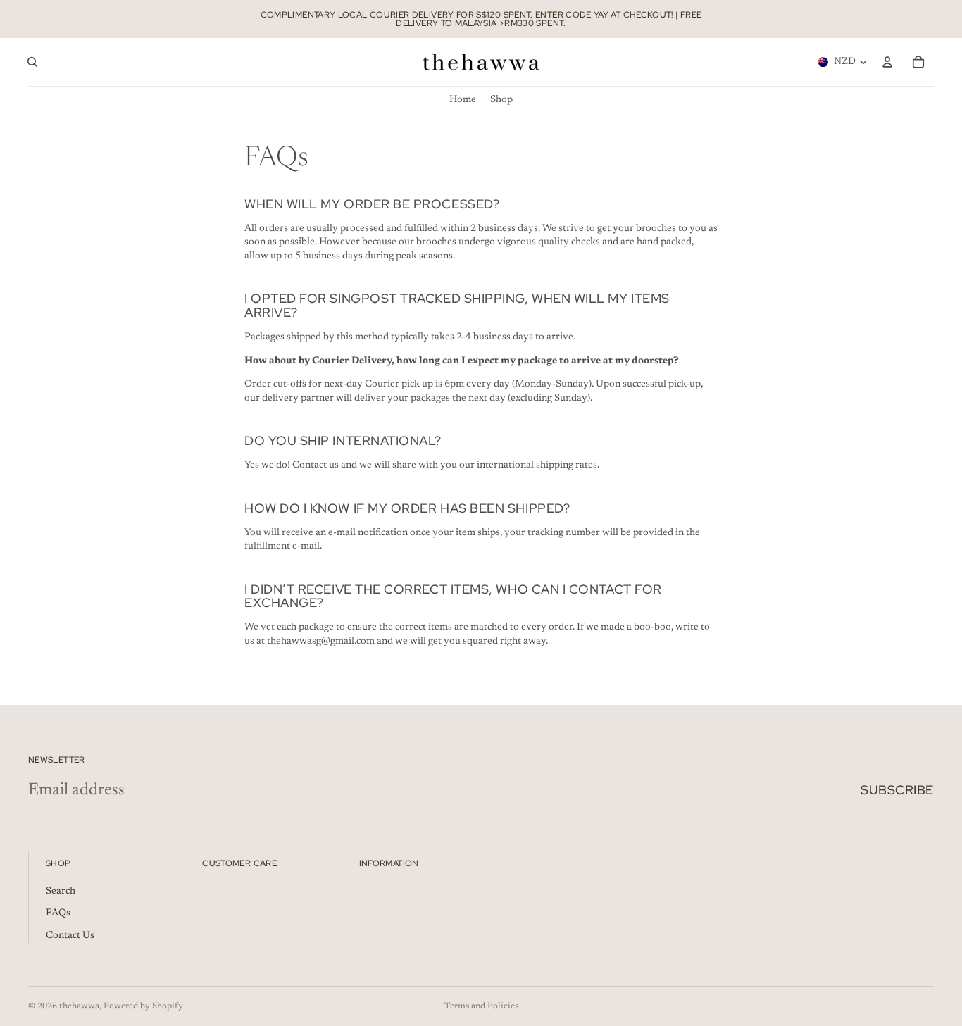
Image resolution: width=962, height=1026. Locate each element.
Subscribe (897, 790)
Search (60, 891)
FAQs (58, 913)
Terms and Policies (481, 1006)
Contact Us (70, 936)
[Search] (32, 61)
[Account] (887, 61)
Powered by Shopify (143, 1006)
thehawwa (79, 1006)
